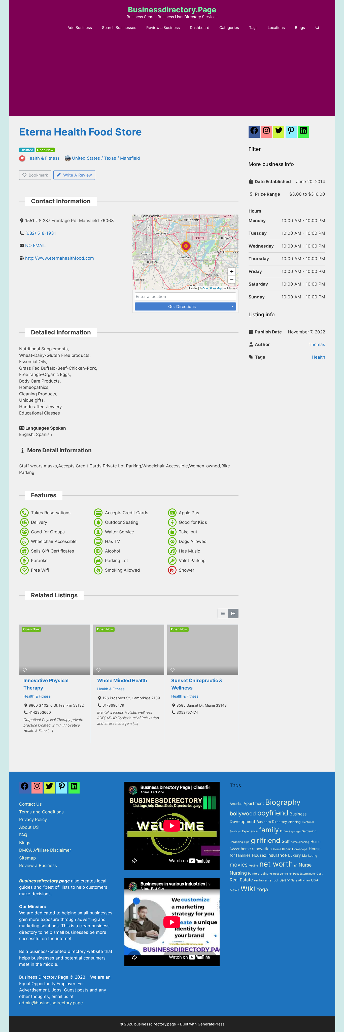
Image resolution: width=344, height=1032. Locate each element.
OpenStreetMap (212, 288)
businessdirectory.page (172, 9)
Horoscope (299, 849)
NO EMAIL (35, 245)
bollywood (243, 813)
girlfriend (265, 840)
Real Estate (241, 879)
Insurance (277, 855)
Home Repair (282, 849)
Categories (229, 27)
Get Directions (182, 306)
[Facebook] (254, 133)
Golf (286, 841)
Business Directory (272, 822)
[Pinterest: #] (291, 133)
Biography (282, 802)
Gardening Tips (240, 842)
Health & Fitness (37, 696)
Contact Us (30, 804)
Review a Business (163, 27)
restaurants (262, 880)
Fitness (285, 831)
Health (318, 357)
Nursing (238, 873)
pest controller (282, 873)
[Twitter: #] (278, 133)
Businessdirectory (38, 880)
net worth (276, 863)
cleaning (294, 822)
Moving (253, 865)
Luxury (294, 855)
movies (239, 864)
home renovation (256, 848)
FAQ (23, 834)
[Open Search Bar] (317, 27)
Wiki (247, 888)
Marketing (309, 855)
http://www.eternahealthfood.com (59, 258)
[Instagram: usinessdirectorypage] (266, 133)
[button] (231, 272)
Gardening (309, 831)
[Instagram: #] (37, 789)
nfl (295, 865)
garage (295, 831)
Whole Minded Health (122, 680)
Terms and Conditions (41, 811)
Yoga (262, 889)
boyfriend (272, 813)
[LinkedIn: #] (303, 133)
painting (266, 873)
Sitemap (27, 858)
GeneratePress (211, 1024)
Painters (253, 873)
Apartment (254, 803)
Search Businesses (119, 27)
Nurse (305, 865)
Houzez (259, 855)
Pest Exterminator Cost (308, 873)
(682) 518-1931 (40, 233)
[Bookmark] (24, 670)
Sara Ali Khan (300, 880)
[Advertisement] (172, 78)
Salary (285, 880)
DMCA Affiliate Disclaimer (45, 850)
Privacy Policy (33, 819)
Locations (276, 27)
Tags (253, 27)
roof (275, 880)
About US (29, 827)
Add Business (79, 27)
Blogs (300, 27)
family (269, 829)
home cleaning (300, 842)
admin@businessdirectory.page (51, 1002)
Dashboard (199, 27)
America (236, 804)
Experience (250, 831)
